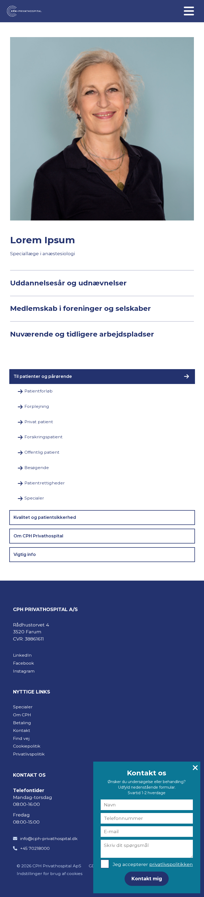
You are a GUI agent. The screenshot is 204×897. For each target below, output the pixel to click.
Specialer (34, 498)
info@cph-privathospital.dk (49, 838)
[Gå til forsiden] (22, 11)
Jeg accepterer (153, 864)
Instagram (24, 671)
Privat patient (38, 421)
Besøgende (36, 467)
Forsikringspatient (43, 436)
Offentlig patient (42, 452)
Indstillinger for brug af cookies (49, 873)
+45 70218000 (35, 848)
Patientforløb (38, 391)
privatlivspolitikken (171, 864)
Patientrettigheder (44, 482)
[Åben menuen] (189, 11)
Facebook (23, 663)
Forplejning (36, 406)
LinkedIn (22, 655)
